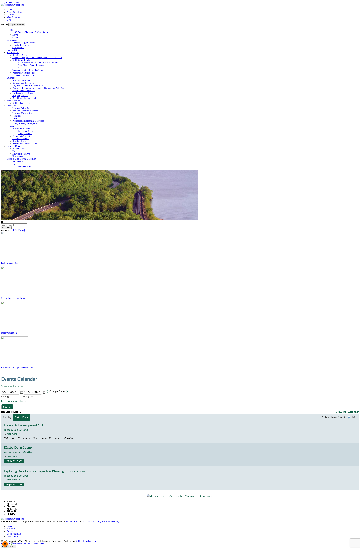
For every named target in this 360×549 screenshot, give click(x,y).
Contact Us (17, 37)
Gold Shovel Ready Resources (31, 65)
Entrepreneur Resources (23, 83)
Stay (14, 164)
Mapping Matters (20, 95)
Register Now (14, 460)
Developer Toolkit (20, 138)
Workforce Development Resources (28, 121)
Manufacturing (13, 17)
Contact (10, 531)
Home (9, 9)
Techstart (16, 116)
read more (12, 434)
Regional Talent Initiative (23, 108)
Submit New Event (333, 417)
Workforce (11, 105)
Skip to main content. (10, 2)
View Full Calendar (347, 412)
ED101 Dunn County (18, 447)
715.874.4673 (72, 521)
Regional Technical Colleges (25, 111)
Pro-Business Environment (24, 93)
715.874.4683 (89, 521)
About (9, 30)
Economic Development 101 (23, 425)
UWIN (15, 118)
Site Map (11, 528)
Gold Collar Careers (21, 103)
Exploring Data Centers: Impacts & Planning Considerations (44, 471)
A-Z (17, 417)
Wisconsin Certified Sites (23, 73)
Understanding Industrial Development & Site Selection (37, 57)
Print (354, 417)
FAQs (15, 35)
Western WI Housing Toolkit (25, 143)
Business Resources (21, 80)
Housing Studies (19, 141)
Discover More (24, 166)
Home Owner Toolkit (22, 128)
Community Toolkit (21, 136)
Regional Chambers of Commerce (27, 85)
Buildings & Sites (20, 55)
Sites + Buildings (14, 12)
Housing (10, 14)
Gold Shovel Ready (21, 60)
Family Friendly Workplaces (25, 123)
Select (21, 392)
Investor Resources (20, 45)
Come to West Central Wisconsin (21, 159)
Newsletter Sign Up (21, 154)
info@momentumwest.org (107, 521)
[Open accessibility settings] (5, 544)
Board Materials (14, 534)
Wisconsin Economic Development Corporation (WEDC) (38, 88)
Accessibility (12, 536)
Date (25, 417)
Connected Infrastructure (23, 75)
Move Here (17, 161)
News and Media (14, 146)
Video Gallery (18, 148)
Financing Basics (25, 131)
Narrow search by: (12, 401)
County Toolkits (25, 133)
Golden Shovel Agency (85, 541)
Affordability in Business (23, 90)
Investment (11, 40)
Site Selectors (13, 52)
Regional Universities (22, 113)
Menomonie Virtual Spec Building (27, 70)
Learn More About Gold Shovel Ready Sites (38, 62)
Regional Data (13, 50)
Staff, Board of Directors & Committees (30, 32)
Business (11, 78)
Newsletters (17, 156)
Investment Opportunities (23, 42)
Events (15, 151)
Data (9, 20)
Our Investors (18, 47)
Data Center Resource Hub (24, 98)
